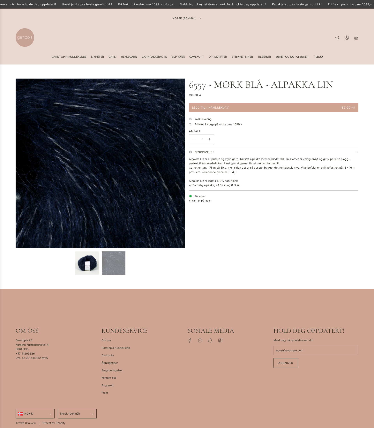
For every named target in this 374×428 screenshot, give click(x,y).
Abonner (285, 362)
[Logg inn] (346, 37)
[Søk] (337, 37)
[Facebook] (190, 340)
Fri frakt (116, 4)
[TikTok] (220, 340)
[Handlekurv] (356, 37)
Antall (195, 131)
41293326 (28, 353)
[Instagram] (200, 340)
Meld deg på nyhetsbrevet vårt (195, 4)
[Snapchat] (210, 340)
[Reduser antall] (193, 139)
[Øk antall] (209, 139)
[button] (20, 163)
